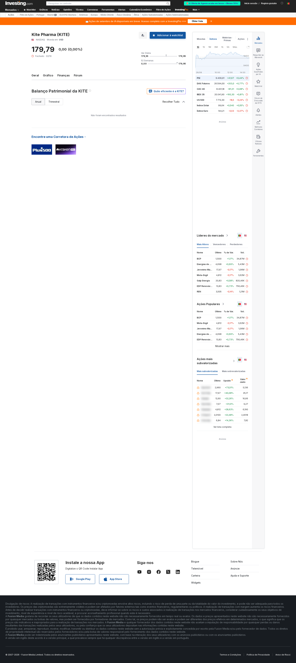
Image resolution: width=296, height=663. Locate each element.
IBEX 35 (201, 94)
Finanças (63, 75)
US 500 (200, 100)
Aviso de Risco (282, 654)
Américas (83, 15)
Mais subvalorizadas (207, 371)
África (136, 15)
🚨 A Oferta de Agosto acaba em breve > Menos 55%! (212, 3)
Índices (213, 39)
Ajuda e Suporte (240, 575)
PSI (198, 78)
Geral (35, 75)
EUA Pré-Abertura (68, 15)
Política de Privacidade (258, 654)
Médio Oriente (107, 15)
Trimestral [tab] (53, 101)
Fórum (78, 75)
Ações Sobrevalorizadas (177, 15)
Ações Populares (208, 304)
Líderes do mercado (210, 235)
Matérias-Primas (227, 39)
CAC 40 (201, 89)
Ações (11, 15)
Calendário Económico (141, 10)
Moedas (201, 39)
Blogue (195, 561)
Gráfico (48, 75)
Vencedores (219, 244)
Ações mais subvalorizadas (207, 361)
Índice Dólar (203, 105)
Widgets (196, 582)
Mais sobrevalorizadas (233, 371)
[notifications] (282, 3)
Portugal (40, 15)
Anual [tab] (38, 101)
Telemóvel (197, 568)
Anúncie (235, 568)
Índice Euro (202, 111)
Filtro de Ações (163, 10)
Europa (94, 15)
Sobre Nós (237, 561)
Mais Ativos (203, 244)
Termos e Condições (230, 654)
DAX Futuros (203, 83)
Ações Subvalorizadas (152, 15)
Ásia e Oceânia (124, 15)
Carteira (195, 575)
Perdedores (236, 244)
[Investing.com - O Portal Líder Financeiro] (19, 3)
